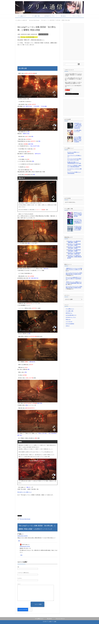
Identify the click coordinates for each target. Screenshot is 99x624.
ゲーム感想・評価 (35, 16)
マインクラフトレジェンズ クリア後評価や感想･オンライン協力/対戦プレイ (78, 222)
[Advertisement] (37, 55)
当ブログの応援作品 (70, 323)
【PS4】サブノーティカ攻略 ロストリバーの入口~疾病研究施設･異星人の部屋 (74, 283)
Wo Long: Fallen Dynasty (43, 34)
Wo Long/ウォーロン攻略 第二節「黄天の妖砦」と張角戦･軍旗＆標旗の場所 (74, 256)
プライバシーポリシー (77, 16)
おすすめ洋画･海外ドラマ (71, 315)
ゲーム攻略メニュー (22, 16)
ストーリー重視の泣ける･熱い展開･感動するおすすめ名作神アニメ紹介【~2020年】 (77, 139)
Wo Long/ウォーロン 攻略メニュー (24, 492)
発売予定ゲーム (69, 313)
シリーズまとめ (69, 321)
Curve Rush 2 (78, 278)
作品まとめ (68, 319)
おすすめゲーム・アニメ (50, 16)
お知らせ (67, 325)
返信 (19, 540)
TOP (22, 20)
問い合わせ (63, 16)
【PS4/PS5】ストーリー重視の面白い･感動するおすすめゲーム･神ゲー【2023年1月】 (78, 126)
